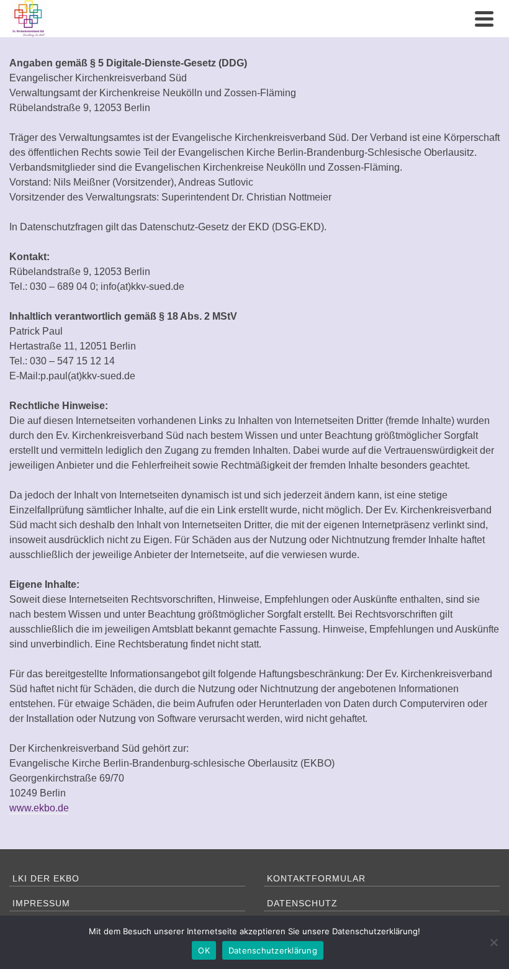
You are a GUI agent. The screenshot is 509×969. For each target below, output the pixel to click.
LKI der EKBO (45, 878)
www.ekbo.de (39, 808)
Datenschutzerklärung (272, 950)
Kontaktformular (316, 878)
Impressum (41, 903)
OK (204, 950)
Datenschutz (302, 903)
